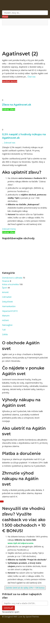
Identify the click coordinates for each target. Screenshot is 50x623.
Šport (5, 287)
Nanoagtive (7, 325)
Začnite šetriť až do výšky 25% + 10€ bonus (25, 587)
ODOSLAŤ (8, 608)
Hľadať (5, 16)
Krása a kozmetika (10, 284)
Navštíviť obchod (9, 81)
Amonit (5, 292)
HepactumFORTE (10, 311)
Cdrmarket (7, 297)
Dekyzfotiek (7, 301)
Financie (6, 281)
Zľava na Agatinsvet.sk (16, 104)
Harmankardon (9, 306)
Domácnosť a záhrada (12, 277)
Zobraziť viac (8, 142)
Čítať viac (32, 76)
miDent (5, 320)
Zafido (5, 334)
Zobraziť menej (9, 229)
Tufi (4, 329)
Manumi (5, 315)
